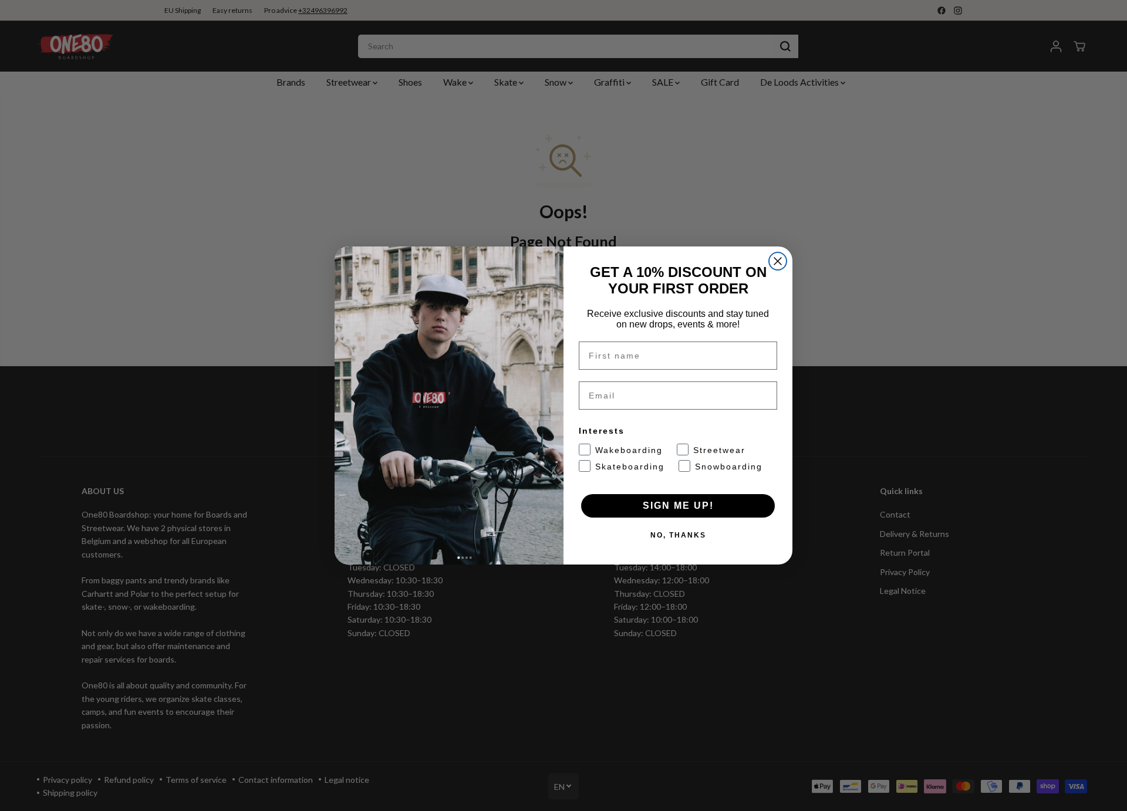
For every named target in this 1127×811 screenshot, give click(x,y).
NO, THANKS (678, 535)
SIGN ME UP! (678, 506)
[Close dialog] (778, 261)
